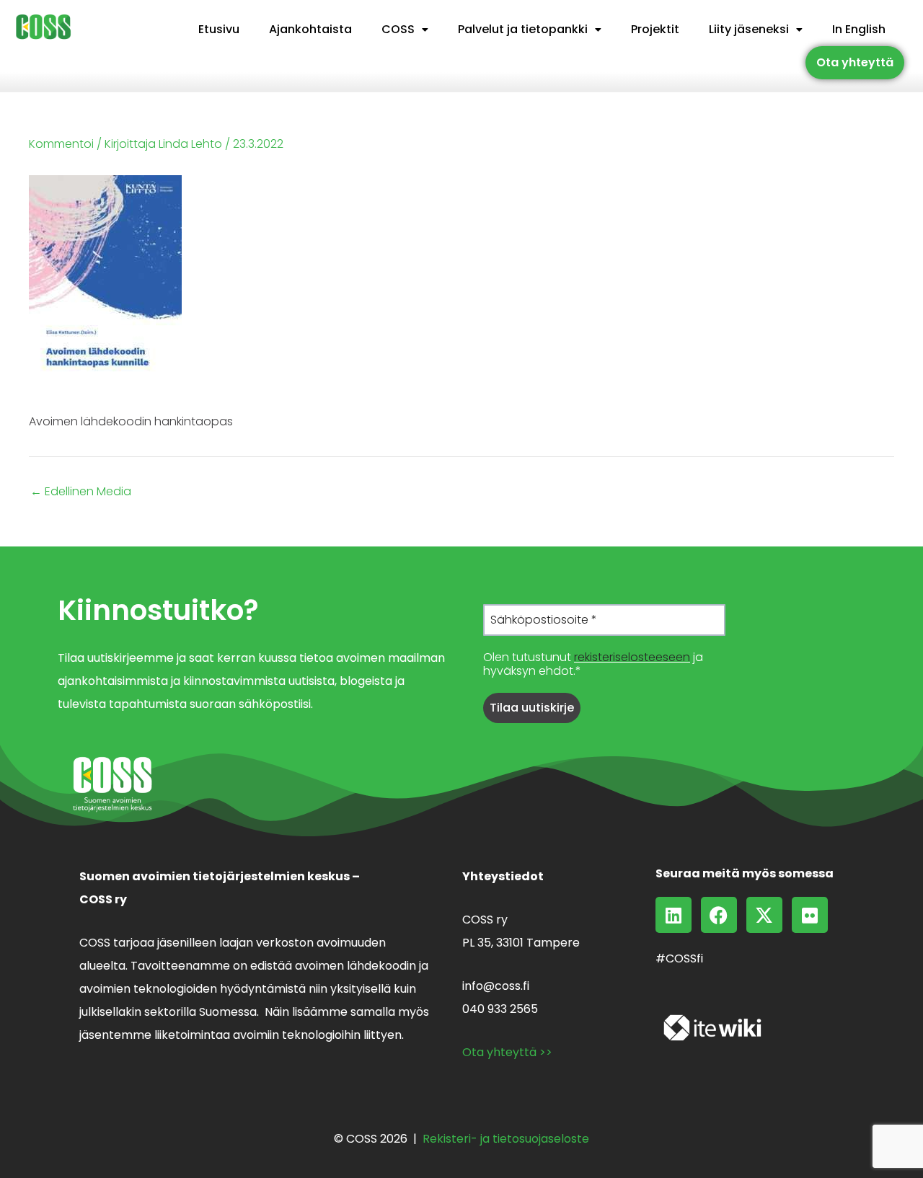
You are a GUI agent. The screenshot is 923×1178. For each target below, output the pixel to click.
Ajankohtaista (310, 29)
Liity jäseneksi (749, 29)
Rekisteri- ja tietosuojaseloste (506, 1138)
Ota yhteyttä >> (507, 1052)
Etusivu (218, 29)
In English (859, 29)
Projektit (655, 29)
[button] (405, 29)
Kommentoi (61, 144)
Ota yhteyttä (854, 62)
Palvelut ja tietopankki (523, 29)
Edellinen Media (80, 491)
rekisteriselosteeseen (632, 657)
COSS (398, 29)
